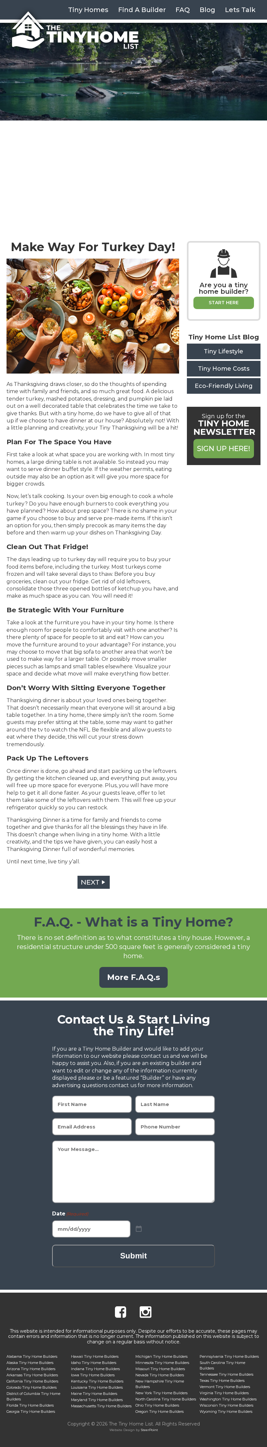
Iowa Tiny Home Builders (93, 1375)
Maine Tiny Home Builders (94, 1393)
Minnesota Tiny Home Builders (162, 1362)
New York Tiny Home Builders (161, 1393)
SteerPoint (149, 1430)
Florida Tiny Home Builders (30, 1405)
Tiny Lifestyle (223, 351)
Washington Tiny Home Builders (228, 1399)
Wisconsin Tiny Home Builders (226, 1405)
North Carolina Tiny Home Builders (165, 1399)
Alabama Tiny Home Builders (32, 1356)
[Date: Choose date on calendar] (139, 1229)
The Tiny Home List (75, 30)
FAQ (183, 10)
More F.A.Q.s (133, 977)
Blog (207, 10)
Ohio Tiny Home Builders (157, 1405)
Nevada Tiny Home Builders (159, 1375)
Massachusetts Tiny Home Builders (101, 1406)
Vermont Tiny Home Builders (225, 1386)
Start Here (224, 302)
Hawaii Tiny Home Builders (95, 1356)
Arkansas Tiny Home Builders (32, 1375)
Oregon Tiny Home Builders (159, 1411)
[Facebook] (120, 1313)
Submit (133, 1255)
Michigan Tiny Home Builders (161, 1356)
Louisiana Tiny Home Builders (97, 1387)
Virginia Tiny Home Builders (224, 1393)
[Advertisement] (133, 169)
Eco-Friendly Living (224, 386)
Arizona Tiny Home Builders (31, 1369)
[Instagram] (145, 1313)
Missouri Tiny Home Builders (160, 1369)
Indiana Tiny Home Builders (95, 1369)
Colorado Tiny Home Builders (32, 1387)
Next (90, 882)
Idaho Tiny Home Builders (93, 1362)
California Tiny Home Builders (32, 1381)
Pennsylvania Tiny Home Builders (229, 1356)
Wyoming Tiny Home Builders (226, 1411)
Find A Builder (142, 10)
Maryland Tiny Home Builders (97, 1399)
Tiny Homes (88, 10)
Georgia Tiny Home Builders (31, 1411)
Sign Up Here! (223, 448)
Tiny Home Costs (223, 368)
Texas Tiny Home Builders (222, 1380)
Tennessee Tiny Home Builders (226, 1374)
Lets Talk (240, 10)
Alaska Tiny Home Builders (30, 1362)
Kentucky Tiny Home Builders (97, 1381)
